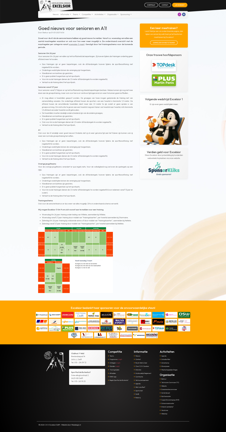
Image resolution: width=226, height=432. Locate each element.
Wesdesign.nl (76, 425)
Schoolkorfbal (165, 359)
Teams (112, 356)
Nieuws (56, 14)
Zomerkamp (165, 363)
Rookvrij (138, 398)
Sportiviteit (139, 391)
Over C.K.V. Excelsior (142, 366)
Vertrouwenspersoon (142, 380)
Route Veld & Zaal (141, 363)
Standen (115, 366)
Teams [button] (76, 14)
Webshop (164, 414)
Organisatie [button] (112, 14)
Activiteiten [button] (99, 14)
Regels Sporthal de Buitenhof (119, 380)
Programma (116, 359)
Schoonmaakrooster (167, 403)
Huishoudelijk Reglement (143, 373)
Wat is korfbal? (140, 387)
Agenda (138, 384)
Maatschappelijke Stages (169, 370)
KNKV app (113, 377)
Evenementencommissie (169, 389)
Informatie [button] (65, 14)
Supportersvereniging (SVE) (170, 400)
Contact (165, 5)
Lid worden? (180, 5)
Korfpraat (151, 5)
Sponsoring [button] (125, 14)
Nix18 (137, 394)
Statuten (138, 370)
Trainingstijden (114, 370)
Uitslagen (115, 363)
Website (164, 386)
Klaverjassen (165, 366)
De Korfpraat (165, 393)
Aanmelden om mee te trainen (164, 43)
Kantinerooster (166, 396)
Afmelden (113, 373)
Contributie (139, 377)
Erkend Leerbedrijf (167, 407)
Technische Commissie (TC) (170, 382)
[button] (179, 14)
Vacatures (164, 410)
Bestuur (163, 379)
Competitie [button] (86, 14)
